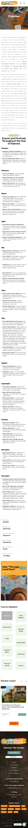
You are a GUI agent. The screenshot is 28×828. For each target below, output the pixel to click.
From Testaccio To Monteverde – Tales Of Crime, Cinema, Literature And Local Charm (13, 707)
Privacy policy (8, 825)
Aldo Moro (4, 806)
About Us (14, 762)
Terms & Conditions (18, 825)
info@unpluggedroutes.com (14, 788)
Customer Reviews (14, 770)
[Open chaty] (24, 824)
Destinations (14, 767)
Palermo (3, 812)
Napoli (24, 809)
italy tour (3, 809)
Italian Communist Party (14, 806)
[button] (21, 681)
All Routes (23, 568)
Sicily (16, 812)
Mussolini (11, 809)
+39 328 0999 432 (14, 781)
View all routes (14, 752)
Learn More (22, 714)
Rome (4, 689)
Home (11, 19)
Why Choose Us (14, 765)
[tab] (7, 616)
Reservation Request (14, 773)
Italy (23, 806)
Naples (17, 809)
